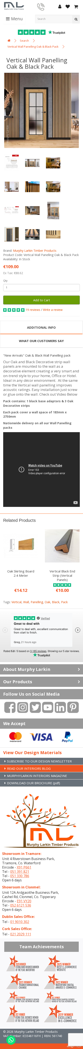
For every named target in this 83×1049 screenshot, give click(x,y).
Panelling (37, 602)
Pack (64, 602)
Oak (47, 602)
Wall (26, 602)
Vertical (16, 602)
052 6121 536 (20, 905)
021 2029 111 (20, 934)
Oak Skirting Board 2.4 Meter (20, 573)
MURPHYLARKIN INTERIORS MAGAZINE (37, 776)
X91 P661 (24, 867)
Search (24, 40)
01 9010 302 (19, 921)
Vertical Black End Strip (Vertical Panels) (62, 575)
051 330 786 (19, 875)
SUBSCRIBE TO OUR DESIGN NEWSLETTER (39, 761)
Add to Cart (41, 300)
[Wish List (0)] (68, 7)
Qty (5, 280)
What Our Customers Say (41, 341)
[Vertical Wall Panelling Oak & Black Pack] (41, 110)
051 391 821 (19, 871)
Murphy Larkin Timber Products (34, 251)
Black (55, 602)
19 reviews (33, 310)
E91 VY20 (24, 901)
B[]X (78, 1046)
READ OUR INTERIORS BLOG (29, 768)
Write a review (53, 310)
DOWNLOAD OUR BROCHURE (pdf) (33, 783)
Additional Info (41, 327)
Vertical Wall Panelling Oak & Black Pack (33, 46)
